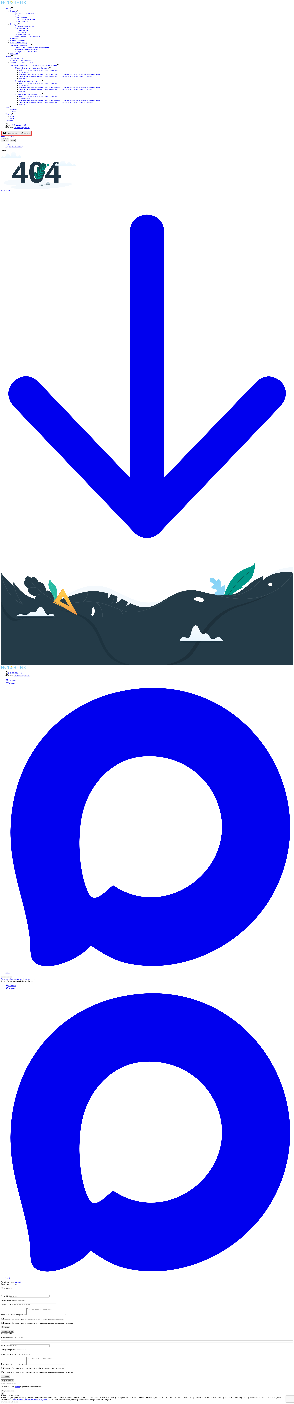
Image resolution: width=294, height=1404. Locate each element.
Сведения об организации (20, 45)
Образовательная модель (24, 26)
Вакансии (14, 54)
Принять (14, 1402)
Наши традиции (21, 17)
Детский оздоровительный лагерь (28, 94)
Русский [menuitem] (9, 145)
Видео (12, 118)
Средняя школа (21, 32)
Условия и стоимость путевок (21, 63)
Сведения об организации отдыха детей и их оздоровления (33, 65)
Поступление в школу (18, 43)
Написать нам (6, 977)
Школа (8, 8)
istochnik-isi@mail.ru (22, 128)
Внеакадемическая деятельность (27, 36)
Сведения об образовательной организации (32, 47)
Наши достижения (17, 41)
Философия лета (16, 58)
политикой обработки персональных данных (30, 1400)
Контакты (23, 78)
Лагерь (8, 56)
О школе (13, 11)
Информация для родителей (21, 60)
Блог (7, 107)
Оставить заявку (5, 139)
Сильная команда (21, 21)
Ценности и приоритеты (24, 13)
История (18, 15)
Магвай (18, 1282)
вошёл (17, 1387)
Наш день (14, 38)
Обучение (14, 24)
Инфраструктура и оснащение (26, 19)
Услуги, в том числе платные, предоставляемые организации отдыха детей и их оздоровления (56, 76)
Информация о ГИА (23, 34)
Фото (12, 116)
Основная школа (21, 30)
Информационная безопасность (27, 52)
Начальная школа (21, 28)
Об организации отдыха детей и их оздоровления (38, 70)
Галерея (9, 114)
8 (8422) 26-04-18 (19, 125)
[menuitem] (9, 145)
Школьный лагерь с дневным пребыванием (32, 68)
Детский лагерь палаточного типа (28, 81)
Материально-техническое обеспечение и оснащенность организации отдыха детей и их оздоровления (59, 74)
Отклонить (5, 1402)
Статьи (13, 111)
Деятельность (24, 72)
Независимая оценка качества (26, 49)
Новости (13, 109)
